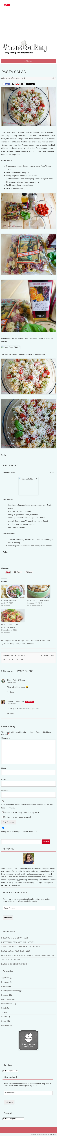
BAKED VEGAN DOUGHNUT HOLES (15, 951)
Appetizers (5, 978)
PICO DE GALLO (8, 600)
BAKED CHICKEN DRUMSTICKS (14, 964)
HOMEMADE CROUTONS (38, 600)
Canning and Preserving (10, 991)
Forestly (33, 1134)
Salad (22, 644)
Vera (8, 78)
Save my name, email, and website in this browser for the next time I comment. (27, 806)
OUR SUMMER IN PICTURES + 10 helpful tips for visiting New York (27, 955)
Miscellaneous (6, 1004)
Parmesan (35, 640)
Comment (5, 738)
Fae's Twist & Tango (16, 680)
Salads (14, 640)
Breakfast (5, 986)
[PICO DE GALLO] (13, 591)
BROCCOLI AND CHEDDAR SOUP (14, 938)
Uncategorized (6, 1025)
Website (4, 790)
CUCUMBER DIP (46, 656)
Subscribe (8, 918)
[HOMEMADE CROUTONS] (38, 591)
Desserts (4, 995)
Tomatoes (30, 644)
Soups (3, 1021)
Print (52, 472)
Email (4, 779)
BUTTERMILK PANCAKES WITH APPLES (17, 942)
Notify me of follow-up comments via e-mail (19, 831)
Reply (11, 692)
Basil (27, 640)
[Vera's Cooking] (28, 54)
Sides (3, 1012)
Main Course (6, 999)
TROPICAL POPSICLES (10, 960)
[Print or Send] (18, 86)
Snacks (4, 1017)
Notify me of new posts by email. (17, 817)
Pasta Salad (45, 640)
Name (4, 768)
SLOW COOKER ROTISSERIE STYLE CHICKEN (20, 947)
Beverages (5, 982)
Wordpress (53, 1134)
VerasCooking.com (15, 701)
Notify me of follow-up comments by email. (22, 812)
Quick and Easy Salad (10, 644)
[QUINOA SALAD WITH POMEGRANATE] (13, 615)
